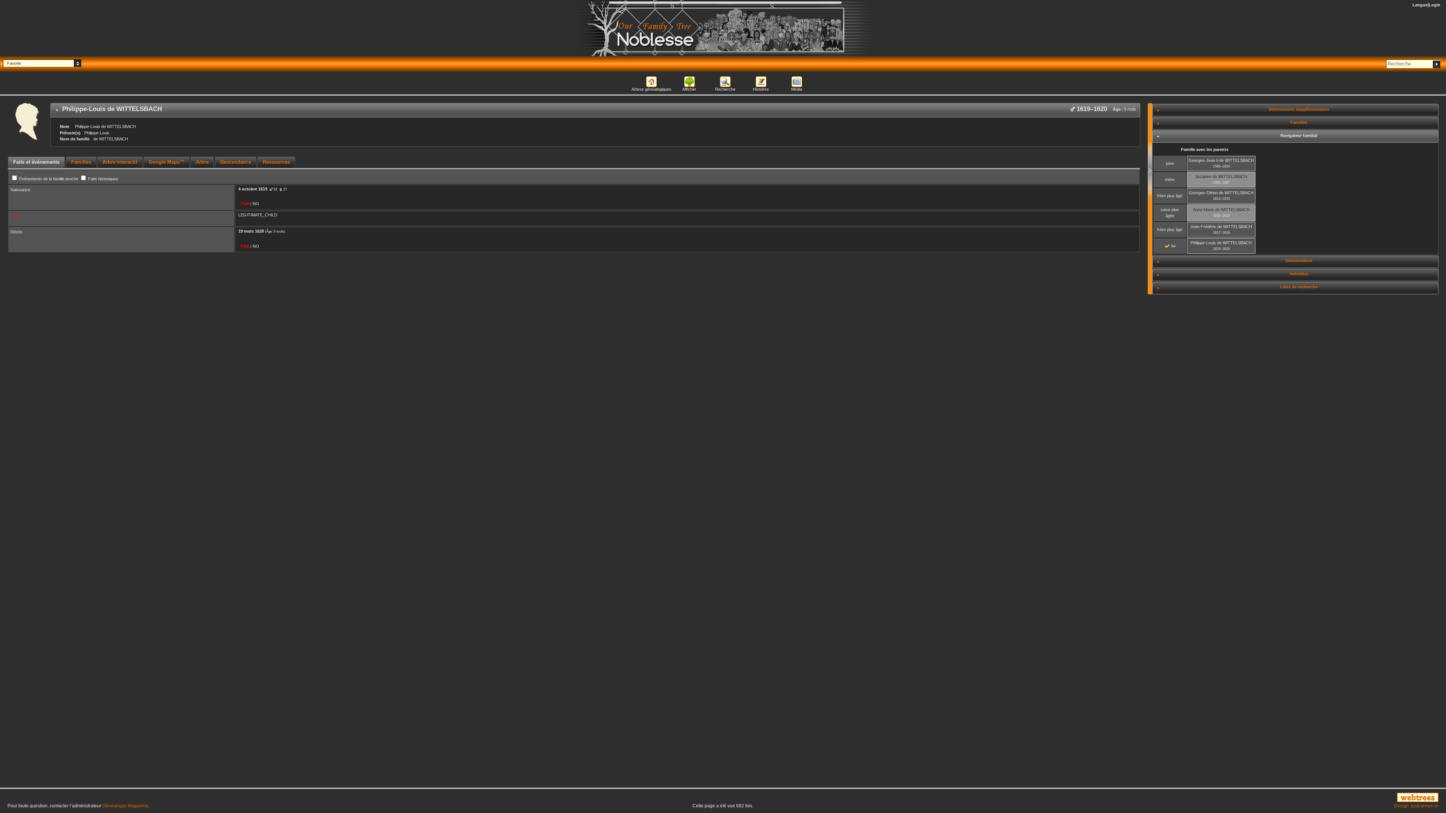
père (1170, 163)
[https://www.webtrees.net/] (1205, 798)
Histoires (761, 89)
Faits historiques (102, 179)
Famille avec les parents (1204, 149)
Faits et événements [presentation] (36, 162)
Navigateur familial (1298, 135)
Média (796, 89)
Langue (1420, 5)
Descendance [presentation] (235, 162)
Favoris (14, 63)
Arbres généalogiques (651, 89)
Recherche (725, 89)
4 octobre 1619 (252, 189)
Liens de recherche (1299, 287)
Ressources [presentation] (276, 162)
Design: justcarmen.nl (1416, 805)
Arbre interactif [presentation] (119, 162)
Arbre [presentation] (202, 162)
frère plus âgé (1169, 195)
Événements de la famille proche (48, 179)
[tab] (595, 110)
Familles (1298, 122)
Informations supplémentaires (1299, 109)
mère (1169, 179)
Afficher (689, 89)
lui (1172, 246)
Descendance (1299, 260)
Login (1434, 5)
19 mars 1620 (251, 231)
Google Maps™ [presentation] (167, 162)
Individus (1299, 273)
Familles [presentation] (81, 162)
